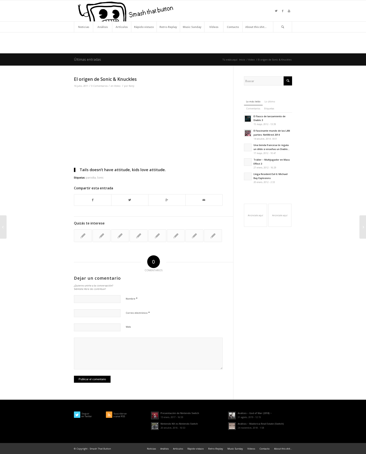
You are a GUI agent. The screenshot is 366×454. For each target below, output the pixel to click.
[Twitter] (276, 11)
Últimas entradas (87, 59)
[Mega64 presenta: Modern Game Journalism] (102, 235)
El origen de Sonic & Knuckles (105, 79)
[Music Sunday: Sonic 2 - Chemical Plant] (213, 235)
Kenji (131, 85)
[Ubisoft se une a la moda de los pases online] (3, 227)
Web (128, 326)
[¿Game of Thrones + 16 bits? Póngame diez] (83, 235)
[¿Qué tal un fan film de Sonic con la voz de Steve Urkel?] (120, 235)
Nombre (131, 298)
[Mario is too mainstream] (176, 235)
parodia (91, 177)
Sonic (100, 177)
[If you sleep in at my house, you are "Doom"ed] (157, 235)
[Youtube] (289, 11)
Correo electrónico (138, 313)
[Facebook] (282, 11)
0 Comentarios (99, 85)
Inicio (242, 59)
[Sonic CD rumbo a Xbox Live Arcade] (139, 235)
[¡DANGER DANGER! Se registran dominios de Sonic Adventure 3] (194, 235)
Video (251, 59)
